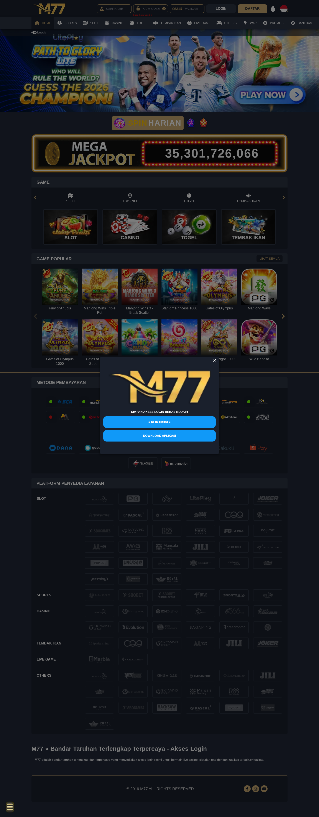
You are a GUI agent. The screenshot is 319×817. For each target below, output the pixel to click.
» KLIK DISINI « (159, 422)
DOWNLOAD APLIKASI (159, 435)
